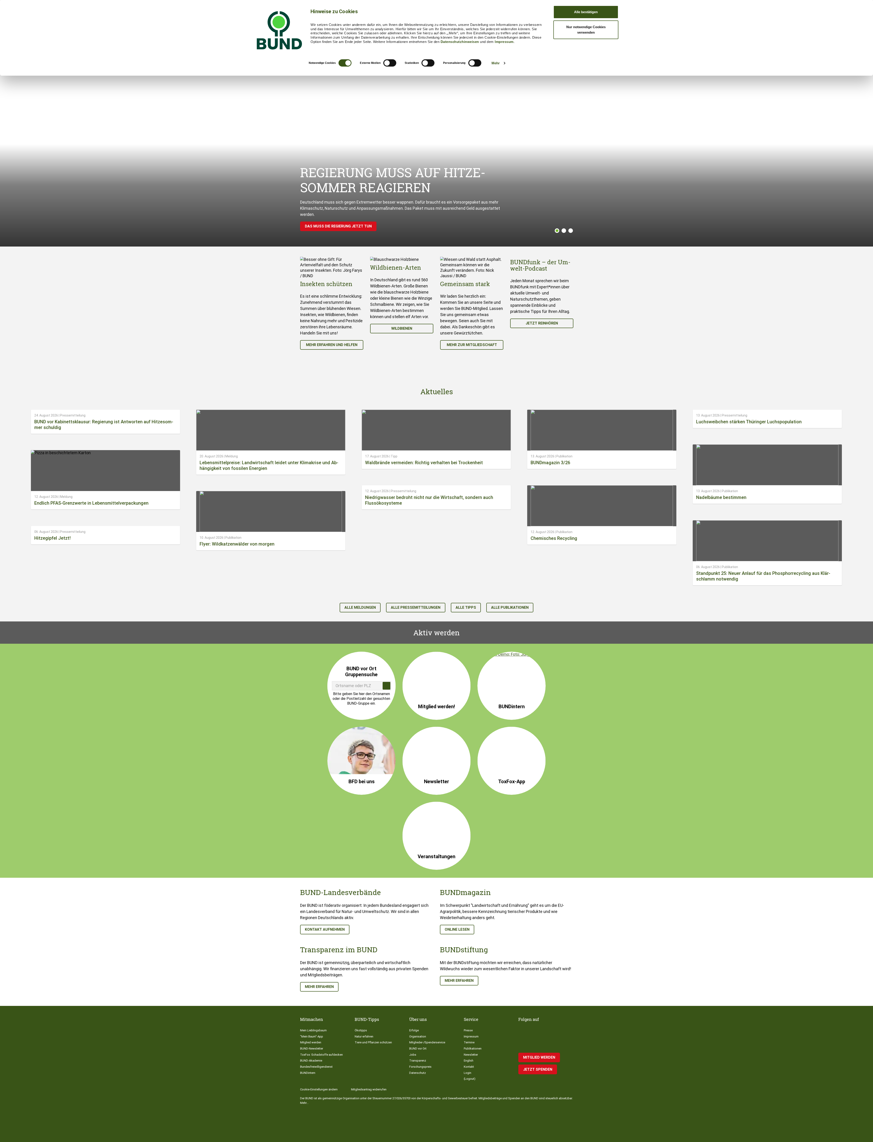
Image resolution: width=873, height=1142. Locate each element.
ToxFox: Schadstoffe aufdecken (321, 1054)
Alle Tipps (466, 607)
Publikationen (473, 1048)
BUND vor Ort (417, 1048)
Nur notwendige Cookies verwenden (586, 29)
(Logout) (469, 1078)
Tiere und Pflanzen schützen (373, 1042)
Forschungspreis (420, 1066)
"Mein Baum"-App (311, 1036)
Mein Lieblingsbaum (313, 1030)
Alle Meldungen (360, 607)
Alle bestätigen (586, 12)
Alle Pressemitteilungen (415, 607)
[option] (332, 303)
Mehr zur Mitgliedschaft (472, 345)
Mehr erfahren (319, 987)
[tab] (555, 230)
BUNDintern (307, 1073)
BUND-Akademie (311, 1060)
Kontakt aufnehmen (325, 929)
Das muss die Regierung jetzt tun (338, 226)
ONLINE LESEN (457, 929)
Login (467, 1073)
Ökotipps (361, 1030)
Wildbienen (401, 328)
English (468, 1060)
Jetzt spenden (537, 1069)
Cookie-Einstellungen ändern (319, 1089)
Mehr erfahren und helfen (331, 345)
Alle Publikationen (510, 607)
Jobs (412, 1054)
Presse (468, 1030)
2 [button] (564, 230)
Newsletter (471, 1054)
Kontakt (469, 1066)
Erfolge (414, 1030)
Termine (469, 1042)
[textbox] (361, 685)
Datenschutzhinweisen (460, 42)
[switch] (389, 63)
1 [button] (557, 230)
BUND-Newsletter (311, 1048)
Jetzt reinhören (542, 323)
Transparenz (417, 1060)
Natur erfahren (364, 1036)
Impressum (504, 42)
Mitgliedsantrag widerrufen (368, 1089)
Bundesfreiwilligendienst (316, 1066)
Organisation (417, 1036)
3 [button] (570, 230)
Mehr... (304, 1103)
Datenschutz (417, 1073)
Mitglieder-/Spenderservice (427, 1042)
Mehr (496, 63)
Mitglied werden (310, 1042)
